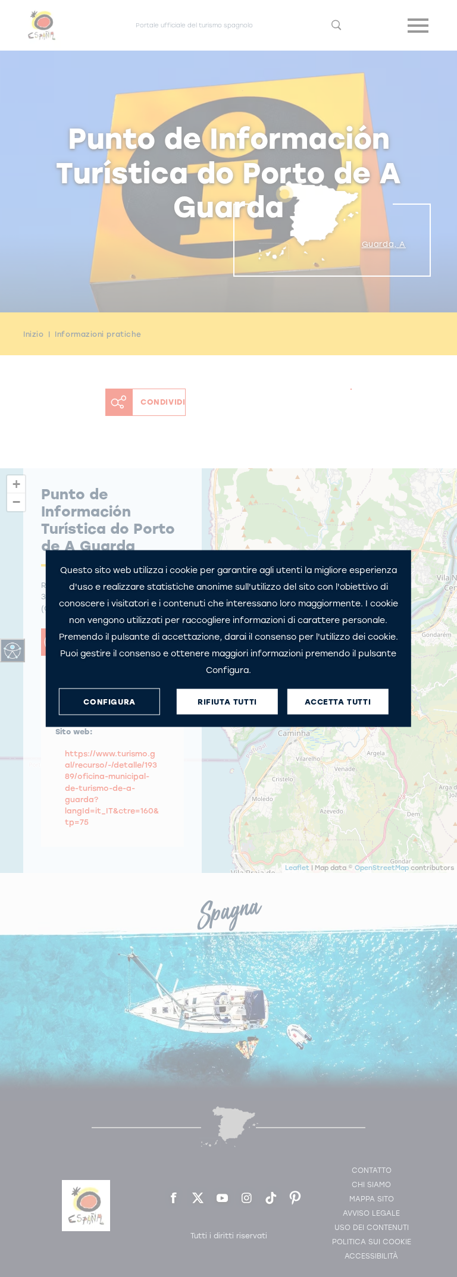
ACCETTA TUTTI (338, 701)
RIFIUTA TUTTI (227, 701)
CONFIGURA (109, 701)
